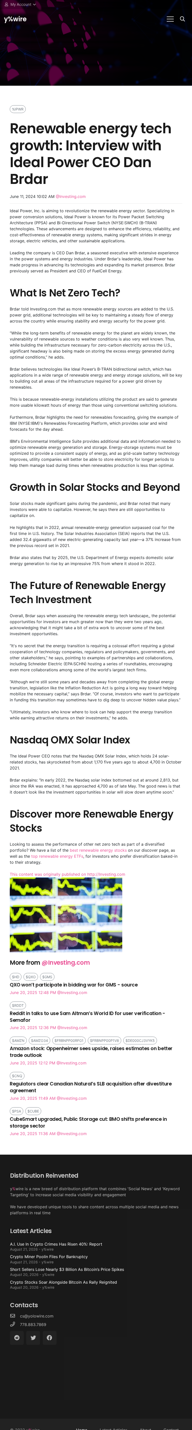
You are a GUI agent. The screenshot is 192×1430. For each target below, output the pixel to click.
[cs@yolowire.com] (15, 1316)
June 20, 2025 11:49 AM (91, 1091)
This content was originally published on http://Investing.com (67, 874)
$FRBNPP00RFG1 (69, 1040)
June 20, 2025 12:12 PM (91, 1055)
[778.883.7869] (15, 1325)
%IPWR (18, 109)
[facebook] (49, 1338)
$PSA (16, 1111)
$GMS (47, 977)
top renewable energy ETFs (57, 856)
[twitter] (33, 1338)
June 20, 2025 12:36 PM (87, 1020)
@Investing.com (71, 196)
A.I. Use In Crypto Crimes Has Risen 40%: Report (56, 1246)
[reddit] (17, 1338)
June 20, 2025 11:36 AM (88, 1126)
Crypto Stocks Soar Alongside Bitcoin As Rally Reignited (63, 1284)
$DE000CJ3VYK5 (140, 1040)
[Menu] (170, 19)
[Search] (182, 19)
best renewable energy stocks (98, 850)
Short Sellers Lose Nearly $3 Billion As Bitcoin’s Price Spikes (67, 1272)
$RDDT (18, 1005)
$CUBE (33, 1111)
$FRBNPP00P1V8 (104, 1040)
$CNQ (17, 1076)
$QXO (31, 977)
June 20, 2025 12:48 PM (74, 988)
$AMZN (18, 1040)
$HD (15, 977)
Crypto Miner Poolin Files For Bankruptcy (49, 1259)
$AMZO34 (39, 1040)
